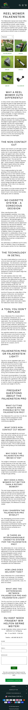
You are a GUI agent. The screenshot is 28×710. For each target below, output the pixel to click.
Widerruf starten (14, 680)
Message (4, 655)
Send (14, 668)
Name (3, 641)
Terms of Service (21, 673)
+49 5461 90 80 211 (17, 637)
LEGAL (14, 686)
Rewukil (22, 244)
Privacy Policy (11, 673)
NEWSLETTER (13, 689)
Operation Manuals (13, 693)
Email (3, 648)
